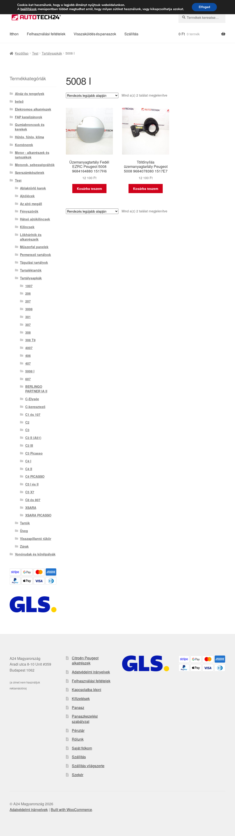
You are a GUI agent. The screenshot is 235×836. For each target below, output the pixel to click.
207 (28, 301)
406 (28, 355)
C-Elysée (32, 399)
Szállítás (131, 33)
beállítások (28, 9)
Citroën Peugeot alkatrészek (85, 660)
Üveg (24, 530)
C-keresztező (35, 406)
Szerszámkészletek (29, 172)
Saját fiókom (82, 748)
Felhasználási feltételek (46, 33)
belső (19, 101)
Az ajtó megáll (31, 203)
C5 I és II (32, 484)
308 (28, 332)
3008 (29, 309)
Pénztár (78, 730)
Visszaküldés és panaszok (95, 33)
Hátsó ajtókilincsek (35, 219)
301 (28, 316)
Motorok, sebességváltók (35, 164)
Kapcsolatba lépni (86, 689)
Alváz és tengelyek (29, 93)
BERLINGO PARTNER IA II (36, 388)
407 (28, 363)
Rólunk (78, 739)
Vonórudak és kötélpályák (35, 554)
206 (28, 293)
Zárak (24, 546)
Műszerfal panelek (34, 246)
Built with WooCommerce (71, 809)
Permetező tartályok (35, 254)
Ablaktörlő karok (33, 188)
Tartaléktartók (31, 270)
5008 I (29, 371)
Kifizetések (81, 698)
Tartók (25, 523)
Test (35, 53)
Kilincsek (27, 227)
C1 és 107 (32, 414)
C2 (27, 422)
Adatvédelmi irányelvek (91, 672)
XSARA (30, 507)
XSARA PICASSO (38, 515)
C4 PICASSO (35, 476)
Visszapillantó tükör (35, 538)
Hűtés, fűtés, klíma (29, 137)
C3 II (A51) (33, 437)
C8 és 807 (32, 499)
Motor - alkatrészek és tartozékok (32, 154)
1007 (29, 285)
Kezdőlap (21, 53)
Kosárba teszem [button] (89, 188)
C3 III (29, 445)
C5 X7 (29, 492)
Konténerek (24, 144)
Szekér (77, 774)
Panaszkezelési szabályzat (85, 719)
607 (28, 379)
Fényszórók (29, 211)
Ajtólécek (27, 196)
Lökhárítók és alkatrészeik (31, 237)
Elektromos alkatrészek (33, 109)
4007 (29, 347)
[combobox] (202, 17)
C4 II (28, 469)
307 (28, 324)
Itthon (14, 33)
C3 (27, 430)
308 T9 (30, 340)
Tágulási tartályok (34, 262)
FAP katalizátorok (28, 117)
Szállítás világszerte (88, 765)
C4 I (28, 461)
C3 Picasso (34, 453)
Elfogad (204, 7)
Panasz (78, 707)
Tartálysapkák (52, 53)
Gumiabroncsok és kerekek (30, 126)
